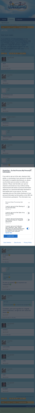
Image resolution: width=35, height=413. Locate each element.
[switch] (28, 207)
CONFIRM (10, 236)
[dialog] (17, 206)
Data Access (17, 242)
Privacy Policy (28, 242)
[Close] (31, 170)
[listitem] (17, 202)
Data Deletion (7, 242)
